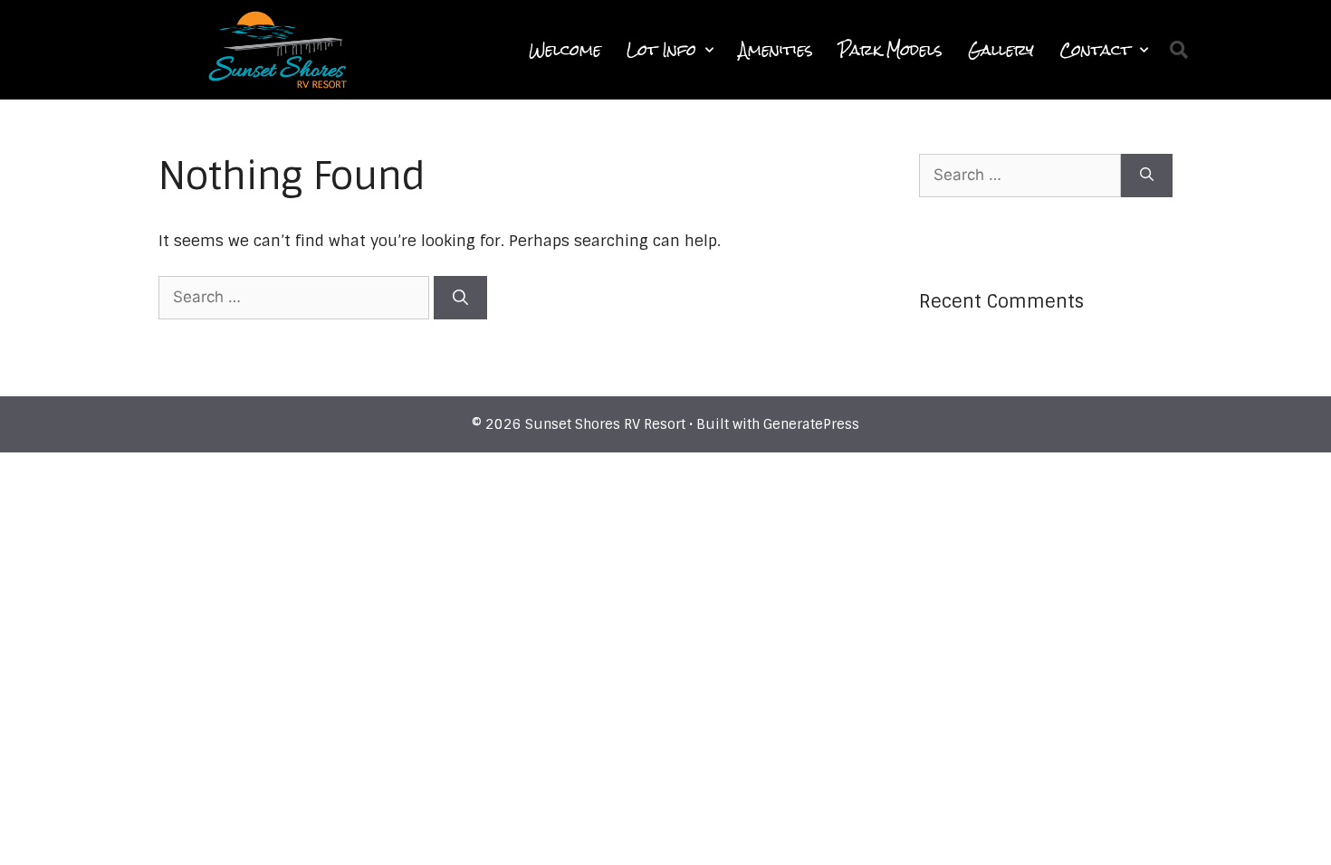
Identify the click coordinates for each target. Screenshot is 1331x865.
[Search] (460, 297)
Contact (1095, 49)
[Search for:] (296, 297)
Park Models (890, 49)
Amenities (776, 49)
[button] (1179, 50)
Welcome (565, 49)
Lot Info (661, 49)
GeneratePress (811, 424)
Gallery (1001, 49)
